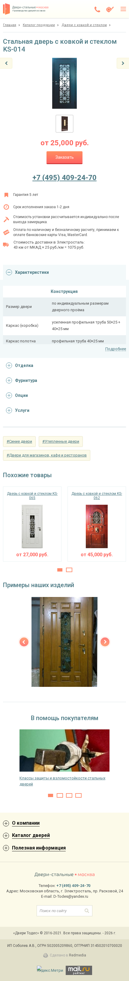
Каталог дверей (31, 835)
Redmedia (77, 955)
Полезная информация (39, 848)
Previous (24, 642)
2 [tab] (69, 570)
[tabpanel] (32, 524)
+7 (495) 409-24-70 (64, 177)
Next (105, 642)
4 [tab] (78, 795)
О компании (26, 823)
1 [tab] (59, 570)
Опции (21, 395)
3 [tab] (69, 795)
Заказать (65, 157)
